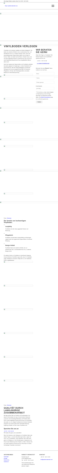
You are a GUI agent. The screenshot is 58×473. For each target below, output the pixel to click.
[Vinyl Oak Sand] (18, 98)
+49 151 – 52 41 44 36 (9, 431)
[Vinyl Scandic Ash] (18, 193)
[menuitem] (48, 5)
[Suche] (48, 5)
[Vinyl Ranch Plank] (18, 145)
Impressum (6, 461)
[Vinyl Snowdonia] (18, 332)
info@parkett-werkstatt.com (46, 459)
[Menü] (52, 5)
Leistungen (6, 456)
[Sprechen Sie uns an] (4, 427)
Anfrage (5, 458)
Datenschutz (6, 460)
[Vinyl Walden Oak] (18, 285)
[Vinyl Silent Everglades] (18, 379)
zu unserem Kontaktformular (43, 63)
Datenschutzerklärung (45, 97)
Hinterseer (9, 218)
